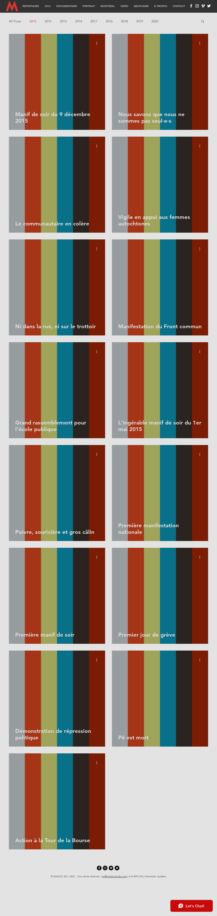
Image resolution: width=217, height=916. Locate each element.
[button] (203, 21)
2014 (78, 21)
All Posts (15, 21)
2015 (32, 21)
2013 (63, 21)
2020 (155, 21)
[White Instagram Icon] (197, 6)
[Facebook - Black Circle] (99, 868)
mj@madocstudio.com (114, 876)
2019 (139, 21)
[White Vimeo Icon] (203, 6)
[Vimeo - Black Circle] (111, 868)
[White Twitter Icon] (209, 6)
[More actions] (98, 43)
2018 (124, 21)
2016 (109, 21)
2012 (48, 21)
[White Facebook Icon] (191, 6)
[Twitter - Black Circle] (117, 868)
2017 (93, 21)
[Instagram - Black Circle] (105, 868)
